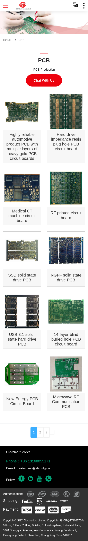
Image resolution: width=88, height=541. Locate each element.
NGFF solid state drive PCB (66, 277)
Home (7, 40)
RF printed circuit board (66, 215)
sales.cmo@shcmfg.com (35, 468)
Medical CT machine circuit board (22, 216)
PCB (21, 40)
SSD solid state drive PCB (22, 277)
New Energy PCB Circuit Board (22, 401)
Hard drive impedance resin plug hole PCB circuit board (66, 141)
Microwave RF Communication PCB (66, 402)
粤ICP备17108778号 (72, 520)
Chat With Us (44, 80)
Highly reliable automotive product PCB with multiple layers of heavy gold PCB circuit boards (22, 146)
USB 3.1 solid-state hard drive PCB (22, 339)
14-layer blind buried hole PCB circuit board (66, 339)
